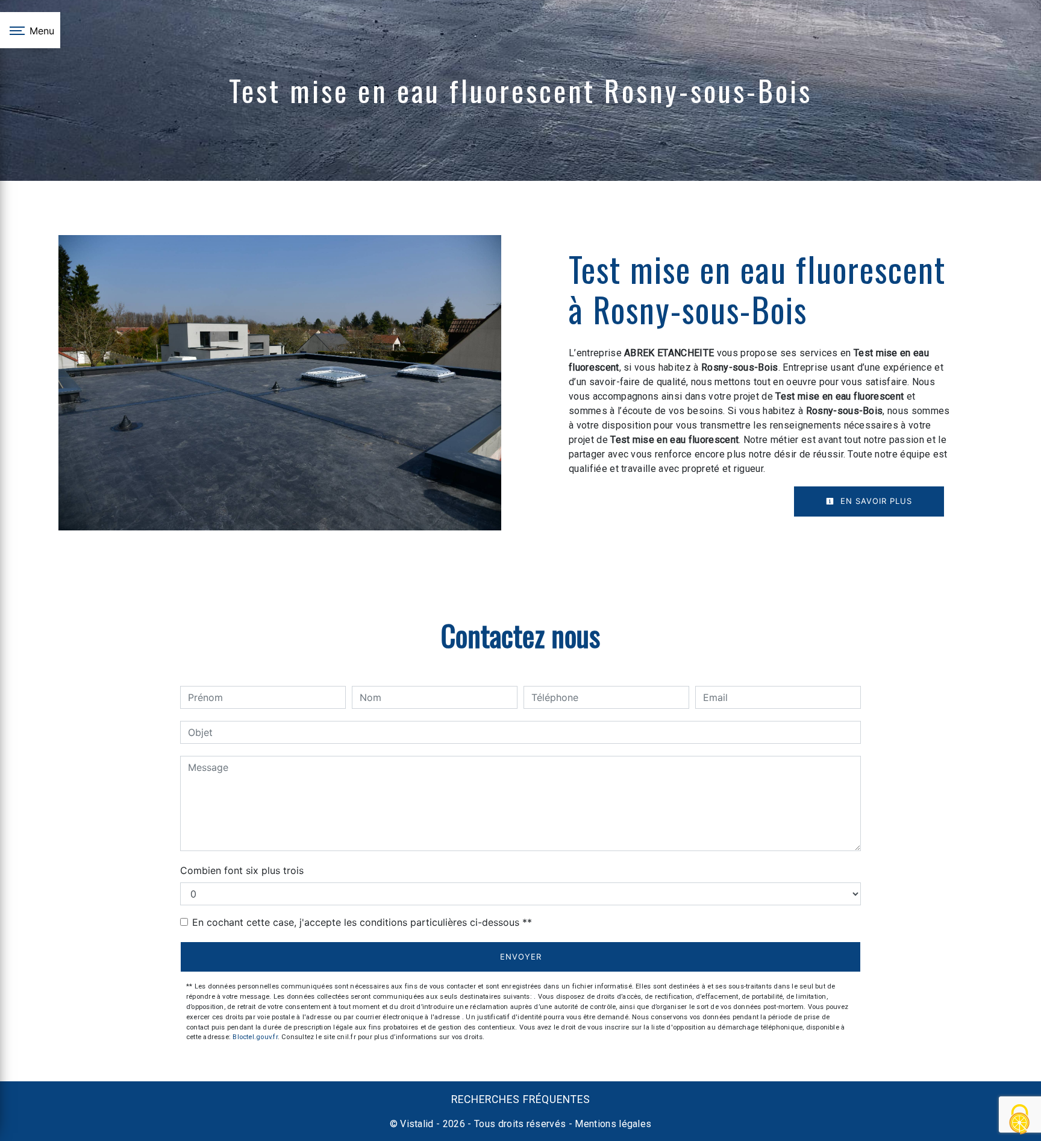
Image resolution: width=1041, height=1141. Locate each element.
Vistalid (417, 1124)
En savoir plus (874, 501)
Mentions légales (611, 1124)
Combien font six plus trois (242, 870)
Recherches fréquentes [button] (520, 1099)
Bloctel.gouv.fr (255, 1037)
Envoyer (521, 956)
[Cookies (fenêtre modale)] (1020, 1120)
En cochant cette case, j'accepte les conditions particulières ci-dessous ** (362, 922)
